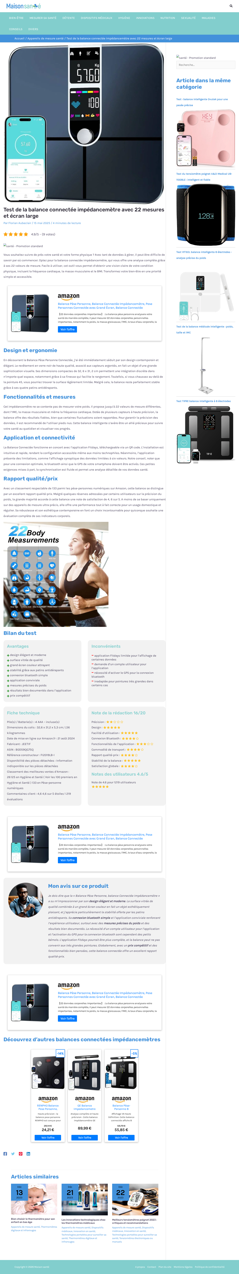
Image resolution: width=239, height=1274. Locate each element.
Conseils (15, 29)
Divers (33, 29)
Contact (151, 1266)
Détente (68, 18)
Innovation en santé (84, 1231)
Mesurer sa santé (43, 18)
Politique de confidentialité (209, 1266)
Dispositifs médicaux (96, 18)
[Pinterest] (20, 1154)
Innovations (145, 18)
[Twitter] (13, 1154)
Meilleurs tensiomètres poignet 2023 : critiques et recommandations (134, 1221)
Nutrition (167, 18)
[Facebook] (5, 1154)
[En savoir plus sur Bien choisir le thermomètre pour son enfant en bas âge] (34, 1198)
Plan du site (165, 1266)
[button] (231, 6)
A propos (140, 1266)
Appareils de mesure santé (25, 1226)
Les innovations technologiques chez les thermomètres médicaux (83, 1221)
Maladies (208, 18)
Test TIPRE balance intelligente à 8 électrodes (203, 401)
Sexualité (188, 18)
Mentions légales (183, 1266)
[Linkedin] (28, 1154)
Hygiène (124, 18)
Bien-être (16, 18)
